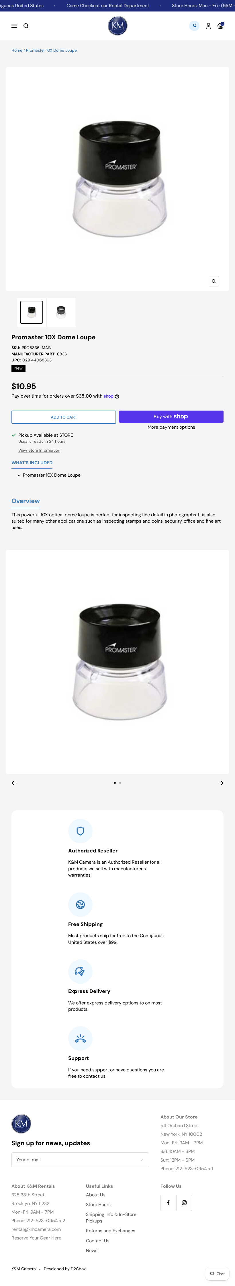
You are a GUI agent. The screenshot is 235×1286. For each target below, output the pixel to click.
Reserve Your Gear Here (36, 1238)
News (91, 1251)
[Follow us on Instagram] (184, 1203)
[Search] (26, 25)
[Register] (142, 1160)
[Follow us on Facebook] (168, 1203)
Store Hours (98, 1205)
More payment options (171, 427)
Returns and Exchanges (110, 1231)
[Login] (208, 26)
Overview (25, 501)
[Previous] (13, 783)
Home (16, 50)
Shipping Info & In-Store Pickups (111, 1217)
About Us (95, 1195)
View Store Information (39, 450)
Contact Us (97, 1241)
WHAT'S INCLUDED (31, 463)
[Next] (221, 783)
